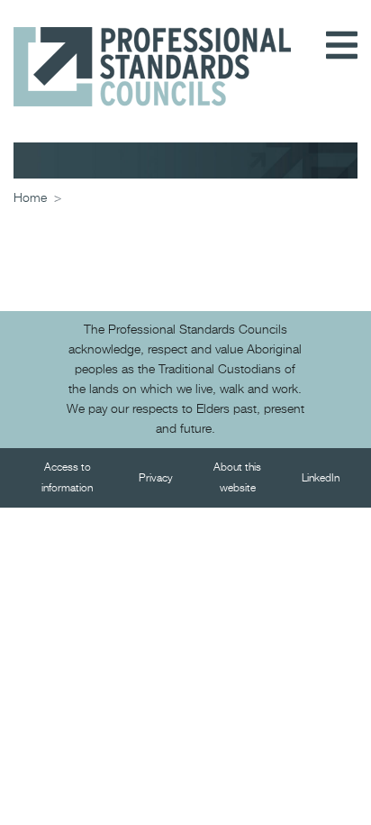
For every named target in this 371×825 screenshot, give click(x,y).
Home (30, 198)
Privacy (156, 478)
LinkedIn (320, 478)
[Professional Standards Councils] (152, 53)
